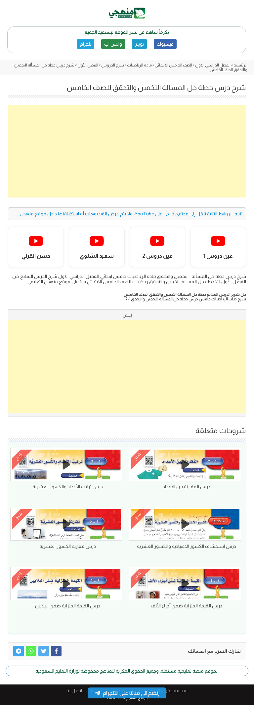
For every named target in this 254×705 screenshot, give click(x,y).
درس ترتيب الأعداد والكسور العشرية (67, 486)
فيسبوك (165, 44)
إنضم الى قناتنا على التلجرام (131, 693)
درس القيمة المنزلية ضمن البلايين (67, 605)
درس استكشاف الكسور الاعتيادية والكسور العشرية (186, 546)
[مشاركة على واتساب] (31, 651)
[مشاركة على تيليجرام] (18, 651)
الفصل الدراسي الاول (213, 65)
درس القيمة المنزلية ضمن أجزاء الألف (186, 605)
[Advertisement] (127, 151)
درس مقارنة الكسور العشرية (67, 546)
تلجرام (85, 44)
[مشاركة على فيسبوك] (56, 651)
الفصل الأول (87, 65)
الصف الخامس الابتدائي (173, 65)
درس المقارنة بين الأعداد (186, 486)
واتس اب (113, 44)
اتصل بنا (74, 690)
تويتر (139, 44)
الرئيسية (240, 65)
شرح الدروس (112, 65)
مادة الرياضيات (139, 65)
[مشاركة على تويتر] (43, 651)
